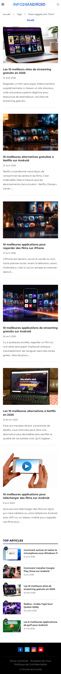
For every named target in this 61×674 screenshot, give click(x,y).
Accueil (7, 14)
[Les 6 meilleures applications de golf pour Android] (12, 626)
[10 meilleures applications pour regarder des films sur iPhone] (30, 219)
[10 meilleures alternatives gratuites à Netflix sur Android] (30, 132)
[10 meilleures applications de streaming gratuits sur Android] (30, 303)
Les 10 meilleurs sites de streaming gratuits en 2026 (39, 588)
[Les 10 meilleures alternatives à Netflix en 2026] (30, 386)
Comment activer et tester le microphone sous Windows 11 (41, 552)
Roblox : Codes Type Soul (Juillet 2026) (38, 605)
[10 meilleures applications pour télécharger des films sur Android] (30, 469)
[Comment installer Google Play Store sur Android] (12, 572)
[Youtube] (40, 649)
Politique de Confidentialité (30, 664)
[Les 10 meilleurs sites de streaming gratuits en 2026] (30, 44)
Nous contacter (19, 660)
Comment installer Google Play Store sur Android (39, 570)
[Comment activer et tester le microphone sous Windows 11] (12, 554)
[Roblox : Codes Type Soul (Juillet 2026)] (12, 608)
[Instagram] (34, 649)
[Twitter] (27, 649)
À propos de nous (40, 660)
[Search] (58, 4)
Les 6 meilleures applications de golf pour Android (40, 623)
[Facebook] (20, 649)
